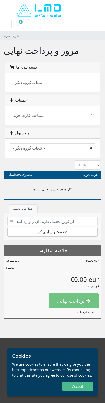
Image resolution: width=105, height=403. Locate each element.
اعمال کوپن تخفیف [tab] (23, 208)
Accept (77, 386)
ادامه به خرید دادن (86, 312)
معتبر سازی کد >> (52, 232)
